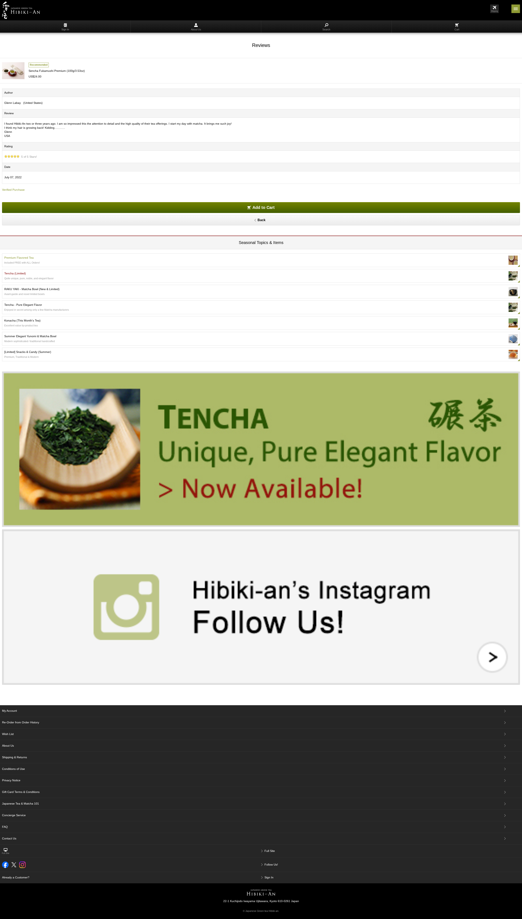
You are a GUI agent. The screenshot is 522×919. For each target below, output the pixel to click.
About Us (196, 29)
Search (326, 29)
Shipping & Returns (14, 757)
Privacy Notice (11, 780)
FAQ (5, 826)
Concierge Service (14, 815)
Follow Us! (271, 864)
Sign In (65, 29)
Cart (457, 29)
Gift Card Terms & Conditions (21, 792)
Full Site (269, 850)
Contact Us (9, 838)
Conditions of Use (13, 768)
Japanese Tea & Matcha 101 (20, 803)
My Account (9, 710)
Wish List (8, 734)
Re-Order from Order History (20, 722)
